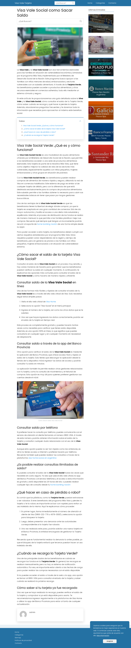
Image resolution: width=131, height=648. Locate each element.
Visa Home (51, 301)
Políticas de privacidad (23, 640)
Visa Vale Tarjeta (23, 3)
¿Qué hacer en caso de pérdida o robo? (40, 132)
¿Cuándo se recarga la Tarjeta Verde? (39, 135)
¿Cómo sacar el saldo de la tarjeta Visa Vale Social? (44, 129)
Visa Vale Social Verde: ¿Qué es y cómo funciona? (43, 125)
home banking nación (47, 224)
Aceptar (110, 641)
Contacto (112, 3)
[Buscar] (73, 3)
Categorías (100, 3)
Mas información (103, 635)
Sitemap (18, 638)
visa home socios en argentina (42, 458)
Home (90, 3)
